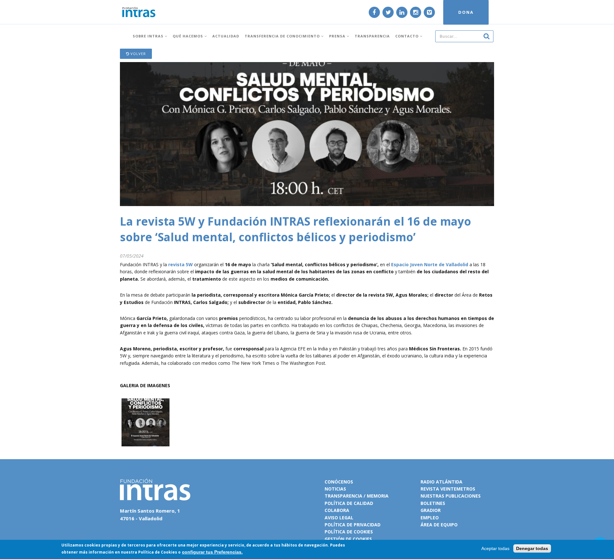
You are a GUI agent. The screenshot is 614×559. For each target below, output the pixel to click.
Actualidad (225, 36)
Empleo (430, 518)
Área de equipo (439, 525)
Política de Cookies (157, 552)
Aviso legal (339, 518)
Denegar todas (532, 548)
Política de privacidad (353, 525)
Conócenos (339, 482)
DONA (466, 12)
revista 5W (180, 264)
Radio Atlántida (441, 482)
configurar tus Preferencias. (212, 552)
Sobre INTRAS (149, 36)
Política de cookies (349, 532)
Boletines (433, 503)
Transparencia (372, 36)
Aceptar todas (495, 548)
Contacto (407, 36)
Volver (137, 53)
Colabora (337, 510)
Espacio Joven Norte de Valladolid (429, 264)
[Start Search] (486, 35)
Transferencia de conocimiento (283, 36)
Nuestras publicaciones (451, 496)
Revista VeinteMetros (448, 489)
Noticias (335, 489)
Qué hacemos (188, 36)
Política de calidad (349, 503)
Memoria (378, 496)
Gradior (431, 510)
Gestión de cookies (348, 539)
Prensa (338, 36)
